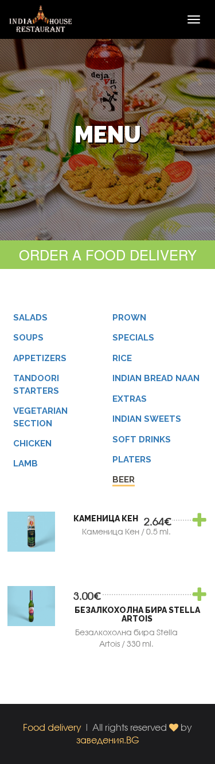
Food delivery (52, 727)
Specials (133, 337)
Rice (122, 358)
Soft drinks (141, 439)
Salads (30, 317)
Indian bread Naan (156, 378)
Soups (28, 337)
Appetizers (40, 358)
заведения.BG (107, 739)
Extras (129, 399)
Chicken (32, 443)
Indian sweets (146, 419)
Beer (123, 479)
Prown (129, 317)
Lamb (25, 463)
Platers (131, 459)
